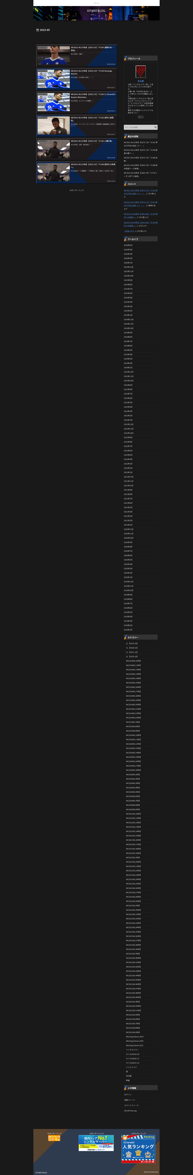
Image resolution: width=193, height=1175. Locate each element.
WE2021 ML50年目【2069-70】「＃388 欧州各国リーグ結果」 (140, 167)
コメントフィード (131, 1105)
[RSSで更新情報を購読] (142, 117)
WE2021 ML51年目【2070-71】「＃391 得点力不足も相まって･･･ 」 (140, 144)
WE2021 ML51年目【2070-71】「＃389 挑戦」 (140, 159)
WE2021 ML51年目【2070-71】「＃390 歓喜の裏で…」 (140, 151)
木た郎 (141, 80)
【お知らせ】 (129, 231)
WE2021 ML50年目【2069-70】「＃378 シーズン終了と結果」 (140, 174)
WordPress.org (130, 1110)
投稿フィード (129, 1100)
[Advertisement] (76, 37)
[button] (155, 127)
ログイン (127, 1094)
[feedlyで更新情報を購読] (139, 117)
